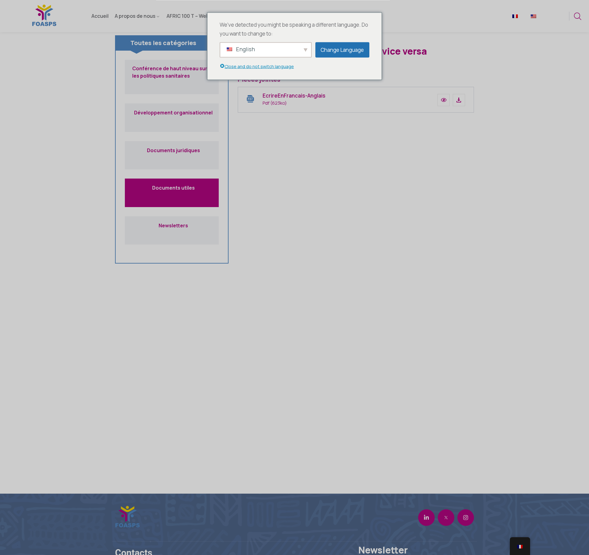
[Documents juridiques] (172, 164)
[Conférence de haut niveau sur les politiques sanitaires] (172, 89)
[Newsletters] (172, 240)
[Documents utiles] (172, 202)
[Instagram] (465, 517)
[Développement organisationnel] (172, 127)
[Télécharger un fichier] (459, 100)
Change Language (342, 49)
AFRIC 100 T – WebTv (191, 16)
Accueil (100, 16)
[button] (443, 100)
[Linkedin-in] (426, 517)
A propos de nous (135, 16)
